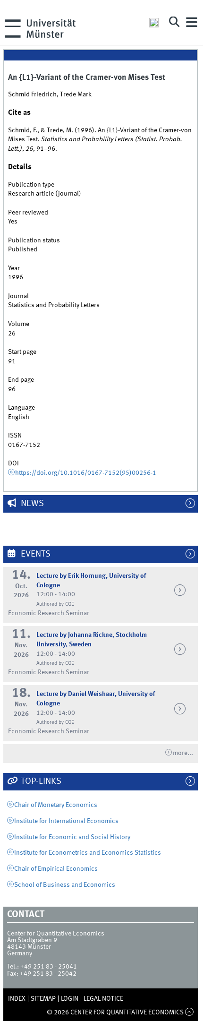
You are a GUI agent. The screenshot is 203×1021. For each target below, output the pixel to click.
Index (16, 998)
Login (69, 998)
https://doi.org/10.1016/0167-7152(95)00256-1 (85, 473)
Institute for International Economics (66, 821)
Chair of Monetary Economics (55, 805)
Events (35, 554)
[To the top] (189, 1012)
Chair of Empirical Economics (56, 869)
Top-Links (40, 781)
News (31, 503)
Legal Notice (103, 998)
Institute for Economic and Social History (72, 837)
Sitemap (43, 998)
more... (183, 753)
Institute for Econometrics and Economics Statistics (87, 852)
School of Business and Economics (64, 885)
